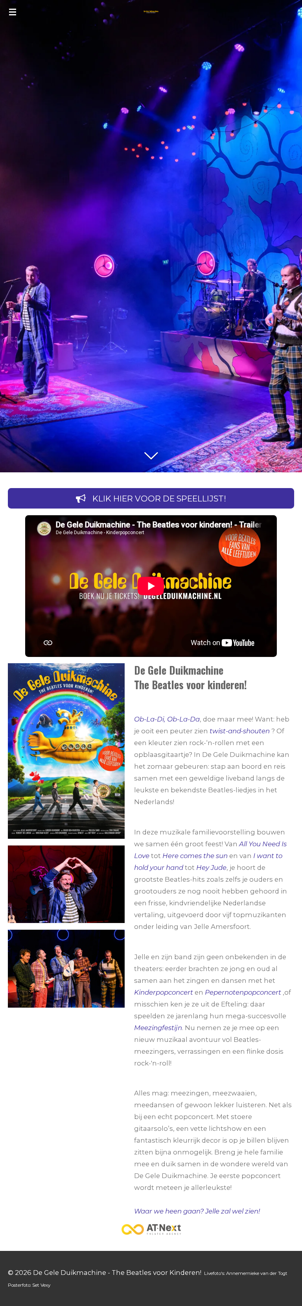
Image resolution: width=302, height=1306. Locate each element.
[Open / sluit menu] (12, 12)
